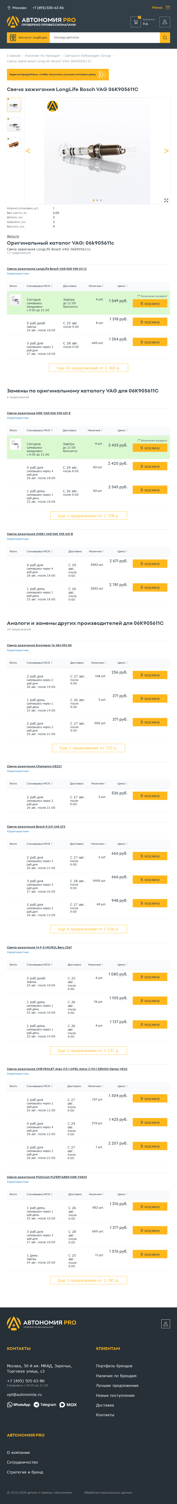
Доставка (105, 1405)
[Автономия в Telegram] (45, 1404)
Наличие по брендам (116, 1375)
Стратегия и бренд (25, 1472)
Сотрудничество (22, 1462)
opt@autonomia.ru (24, 1394)
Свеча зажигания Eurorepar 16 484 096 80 (39, 645)
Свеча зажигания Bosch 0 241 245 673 (36, 827)
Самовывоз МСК (38, 286)
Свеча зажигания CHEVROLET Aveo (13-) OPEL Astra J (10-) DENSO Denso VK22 (67, 1069)
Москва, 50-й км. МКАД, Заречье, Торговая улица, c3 (39, 1368)
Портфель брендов (114, 1366)
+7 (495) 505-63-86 (48, 8)
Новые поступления (115, 1395)
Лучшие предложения (117, 1385)
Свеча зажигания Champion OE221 (34, 766)
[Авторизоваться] (164, 22)
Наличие (95, 286)
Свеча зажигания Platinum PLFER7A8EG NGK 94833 (47, 1177)
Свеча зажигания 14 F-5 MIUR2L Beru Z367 (39, 947)
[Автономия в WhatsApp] (18, 1404)
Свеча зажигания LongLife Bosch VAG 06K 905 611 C (47, 269)
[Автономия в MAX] (68, 1404)
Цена (121, 286)
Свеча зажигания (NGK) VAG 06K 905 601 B (40, 534)
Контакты (19, 1349)
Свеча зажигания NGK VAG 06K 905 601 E (39, 413)
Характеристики (18, 274)
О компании (18, 1452)
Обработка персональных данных (108, 1492)
